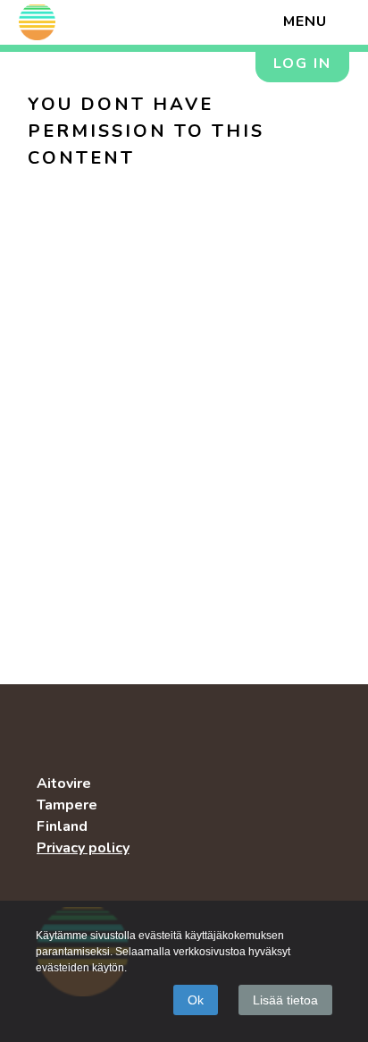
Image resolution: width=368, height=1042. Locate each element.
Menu (305, 21)
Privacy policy (83, 848)
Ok (196, 1000)
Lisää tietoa (285, 1000)
